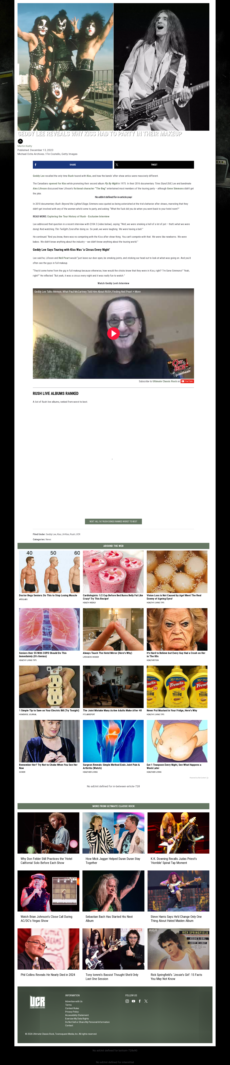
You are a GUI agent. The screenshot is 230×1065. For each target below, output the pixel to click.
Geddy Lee (39, 175)
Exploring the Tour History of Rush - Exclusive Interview (78, 216)
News (48, 539)
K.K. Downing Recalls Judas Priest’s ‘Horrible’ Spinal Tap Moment (174, 861)
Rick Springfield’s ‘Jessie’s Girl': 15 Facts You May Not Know (176, 977)
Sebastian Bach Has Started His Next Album (109, 919)
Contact (69, 1025)
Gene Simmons (175, 188)
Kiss (89, 175)
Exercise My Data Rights (77, 1018)
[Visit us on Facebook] (141, 1001)
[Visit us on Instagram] (128, 1001)
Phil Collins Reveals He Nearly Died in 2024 (48, 975)
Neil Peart (64, 257)
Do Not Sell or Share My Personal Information (87, 1022)
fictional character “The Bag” (90, 188)
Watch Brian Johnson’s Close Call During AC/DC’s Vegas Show (46, 919)
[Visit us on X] (147, 1001)
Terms (68, 1005)
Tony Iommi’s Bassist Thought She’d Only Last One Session (112, 977)
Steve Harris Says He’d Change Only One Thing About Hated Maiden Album (176, 919)
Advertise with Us (73, 1001)
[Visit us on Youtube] (135, 1001)
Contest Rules (72, 1008)
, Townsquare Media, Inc (66, 1034)
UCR (78, 534)
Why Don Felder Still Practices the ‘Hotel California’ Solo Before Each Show (46, 861)
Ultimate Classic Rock (165, 381)
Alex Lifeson (40, 188)
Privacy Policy (72, 1012)
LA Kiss (65, 534)
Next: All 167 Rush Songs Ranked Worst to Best (113, 521)
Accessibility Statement (77, 1015)
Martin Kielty (25, 146)
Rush (71, 175)
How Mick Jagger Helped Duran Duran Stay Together (113, 861)
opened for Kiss (57, 183)
